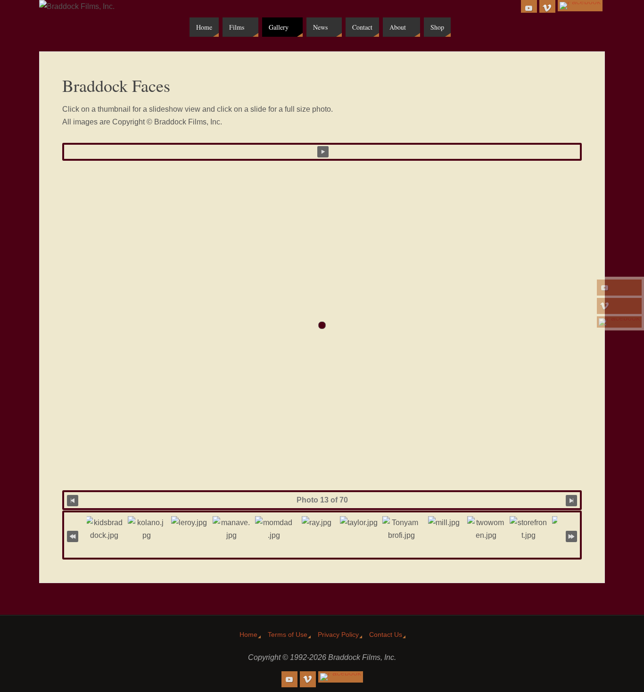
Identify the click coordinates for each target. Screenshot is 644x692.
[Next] (571, 500)
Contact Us (385, 634)
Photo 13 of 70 (322, 500)
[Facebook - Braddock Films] (619, 322)
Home (248, 634)
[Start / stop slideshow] (323, 151)
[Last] (571, 536)
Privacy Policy (338, 634)
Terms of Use (287, 634)
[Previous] (72, 500)
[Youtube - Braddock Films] (619, 288)
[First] (72, 536)
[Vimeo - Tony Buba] (619, 306)
